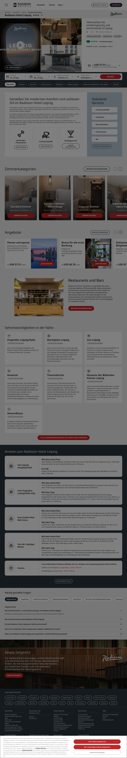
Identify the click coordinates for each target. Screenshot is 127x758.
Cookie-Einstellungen (97, 752)
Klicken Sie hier (41, 748)
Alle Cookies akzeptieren (97, 742)
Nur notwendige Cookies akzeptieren (97, 747)
